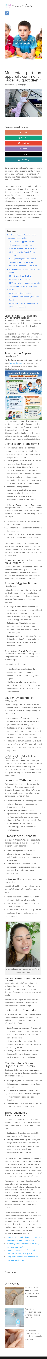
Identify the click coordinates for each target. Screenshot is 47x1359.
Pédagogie (22, 84)
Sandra (11, 84)
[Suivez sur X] (7, 13)
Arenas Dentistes (16, 363)
